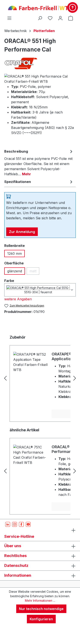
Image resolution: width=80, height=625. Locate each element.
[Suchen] (40, 18)
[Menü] (9, 18)
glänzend (14, 271)
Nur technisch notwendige (41, 609)
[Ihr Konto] (60, 18)
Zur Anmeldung (22, 232)
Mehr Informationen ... (40, 600)
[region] (40, 378)
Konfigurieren (41, 619)
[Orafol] (40, 63)
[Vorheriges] (5, 378)
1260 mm (14, 253)
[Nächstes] (74, 378)
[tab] (39, 162)
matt (34, 272)
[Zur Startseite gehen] (40, 7)
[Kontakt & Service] (72, 7)
